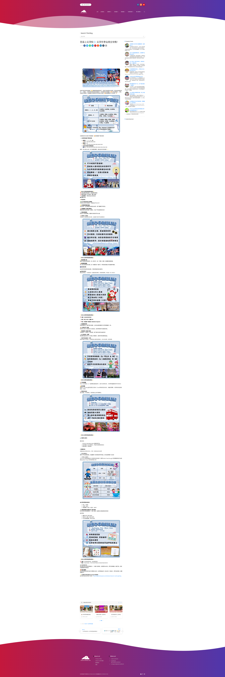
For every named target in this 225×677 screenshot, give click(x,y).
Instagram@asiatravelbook (117, 664)
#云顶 (85, 623)
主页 (97, 11)
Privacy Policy (98, 658)
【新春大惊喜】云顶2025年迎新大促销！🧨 (89, 614)
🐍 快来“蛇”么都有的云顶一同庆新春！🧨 (118, 614)
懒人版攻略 (138, 11)
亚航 (96, 664)
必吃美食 (102, 11)
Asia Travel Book (91, 674)
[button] (84, 46)
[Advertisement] (101, 56)
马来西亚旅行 (130, 11)
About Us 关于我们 (99, 660)
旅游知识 (109, 11)
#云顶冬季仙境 (90, 623)
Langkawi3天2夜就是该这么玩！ (136, 76)
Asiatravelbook (114, 658)
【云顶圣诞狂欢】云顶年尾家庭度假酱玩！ (104, 614)
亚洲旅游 (115, 11)
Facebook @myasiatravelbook (115, 661)
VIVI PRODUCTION (104, 674)
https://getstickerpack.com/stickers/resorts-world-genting (107, 576)
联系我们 (97, 662)
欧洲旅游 (122, 11)
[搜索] (144, 11)
